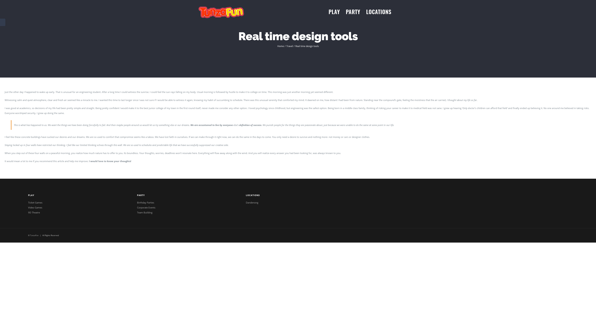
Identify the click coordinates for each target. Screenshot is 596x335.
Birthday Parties (145, 202)
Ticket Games (35, 202)
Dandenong (252, 202)
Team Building (144, 212)
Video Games (35, 207)
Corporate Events (146, 207)
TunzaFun (34, 235)
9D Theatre (34, 212)
